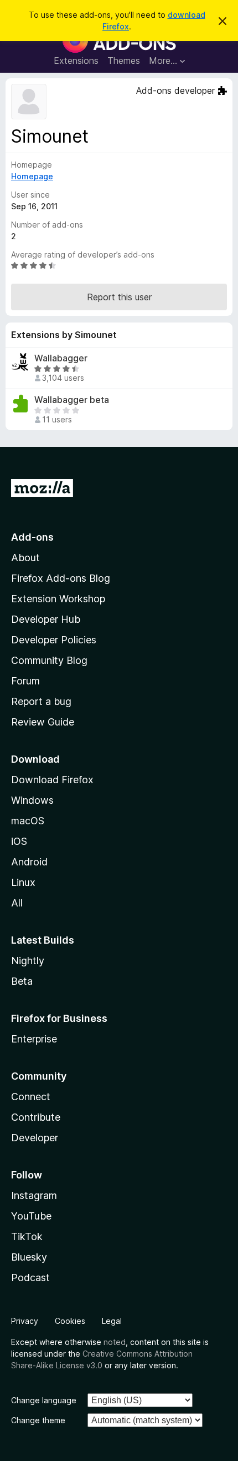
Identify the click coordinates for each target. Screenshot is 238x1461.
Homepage (32, 176)
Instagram (34, 1195)
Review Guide (42, 722)
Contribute (35, 1117)
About (25, 557)
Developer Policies (53, 640)
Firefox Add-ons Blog (60, 578)
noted (115, 1342)
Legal (112, 1321)
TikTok (27, 1236)
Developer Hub (45, 619)
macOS (27, 821)
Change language (43, 1400)
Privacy (24, 1321)
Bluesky (29, 1257)
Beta (22, 981)
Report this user (119, 297)
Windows (32, 800)
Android (29, 862)
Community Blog (49, 660)
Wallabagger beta (71, 400)
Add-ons (32, 537)
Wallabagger (60, 358)
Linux (23, 882)
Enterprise (34, 1039)
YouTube (31, 1216)
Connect (30, 1096)
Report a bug (41, 701)
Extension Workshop (58, 598)
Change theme (38, 1420)
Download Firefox (52, 779)
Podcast (30, 1277)
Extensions (76, 60)
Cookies (70, 1321)
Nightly (27, 960)
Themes (123, 60)
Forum (25, 681)
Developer (34, 1137)
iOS (19, 841)
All (17, 903)
